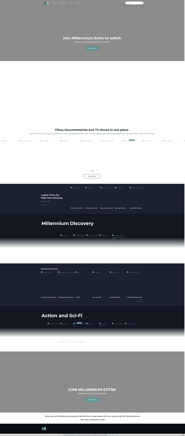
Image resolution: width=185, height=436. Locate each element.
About (71, 3)
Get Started (92, 48)
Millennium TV (62, 3)
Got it (117, 435)
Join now (43, 204)
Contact (78, 3)
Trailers (64, 341)
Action (77, 341)
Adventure (81, 341)
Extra (54, 3)
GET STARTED (92, 400)
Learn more (111, 435)
